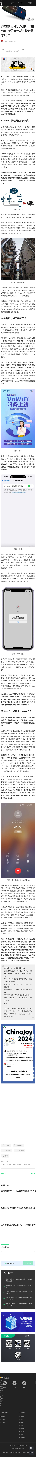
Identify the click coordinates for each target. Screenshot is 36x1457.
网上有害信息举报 (27, 1452)
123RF (13, 1164)
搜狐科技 (22, 1431)
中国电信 (19, 1145)
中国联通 (8, 1150)
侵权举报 (27, 1164)
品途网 (21, 1419)
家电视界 (22, 1416)
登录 (4, 1263)
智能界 (21, 1422)
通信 (6, 1156)
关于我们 (2, 1416)
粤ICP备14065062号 (18, 1448)
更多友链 (22, 1437)
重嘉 (5, 41)
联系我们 (2, 1419)
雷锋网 (21, 1434)
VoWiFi (7, 1145)
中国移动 (20, 1150)
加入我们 (2, 1422)
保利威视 (22, 1428)
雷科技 (7, 1161)
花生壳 (21, 1425)
